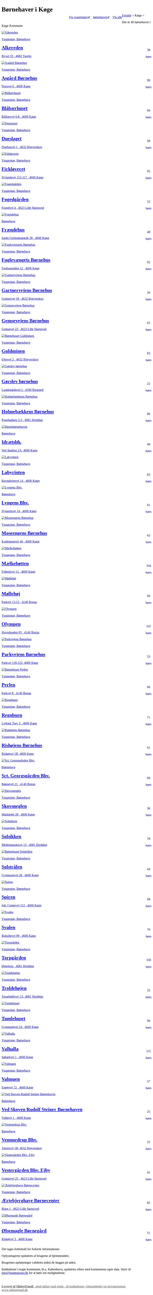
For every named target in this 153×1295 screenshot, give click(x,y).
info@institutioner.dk (15, 1273)
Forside (126, 15)
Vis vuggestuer (79, 17)
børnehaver (101, 17)
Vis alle (117, 17)
